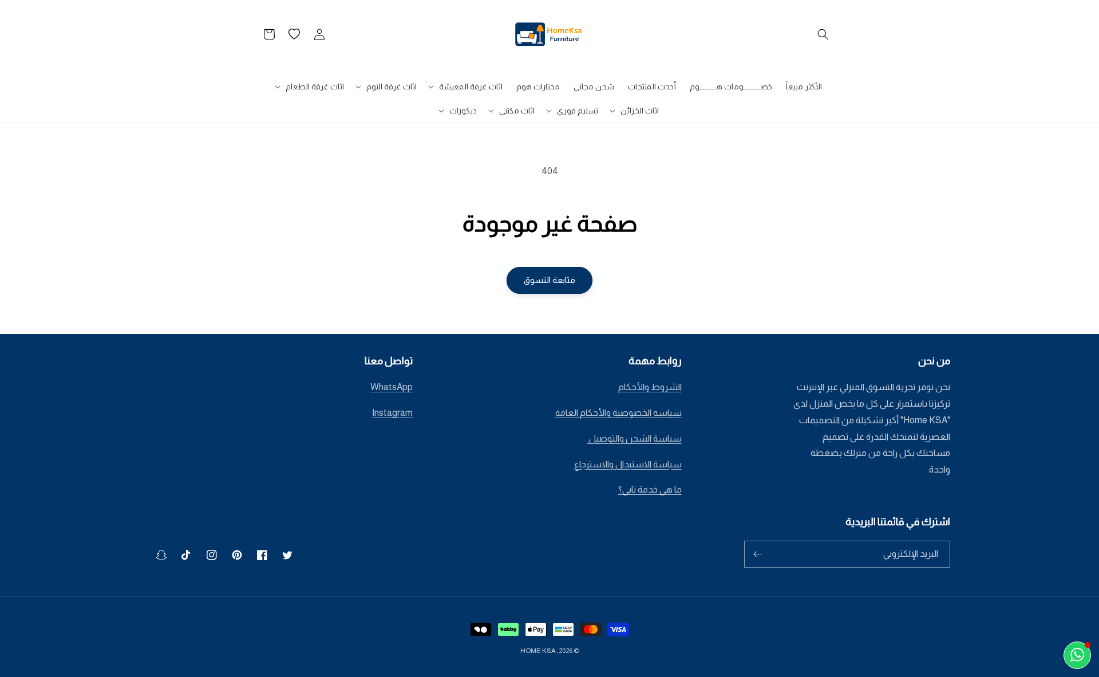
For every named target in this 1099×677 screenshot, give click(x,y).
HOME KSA (538, 651)
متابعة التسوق (549, 280)
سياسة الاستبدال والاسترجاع (628, 464)
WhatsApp (391, 387)
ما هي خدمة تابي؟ (650, 489)
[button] (823, 34)
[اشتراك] (757, 554)
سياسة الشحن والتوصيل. (634, 438)
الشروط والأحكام (650, 387)
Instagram (392, 413)
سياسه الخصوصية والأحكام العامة (618, 413)
